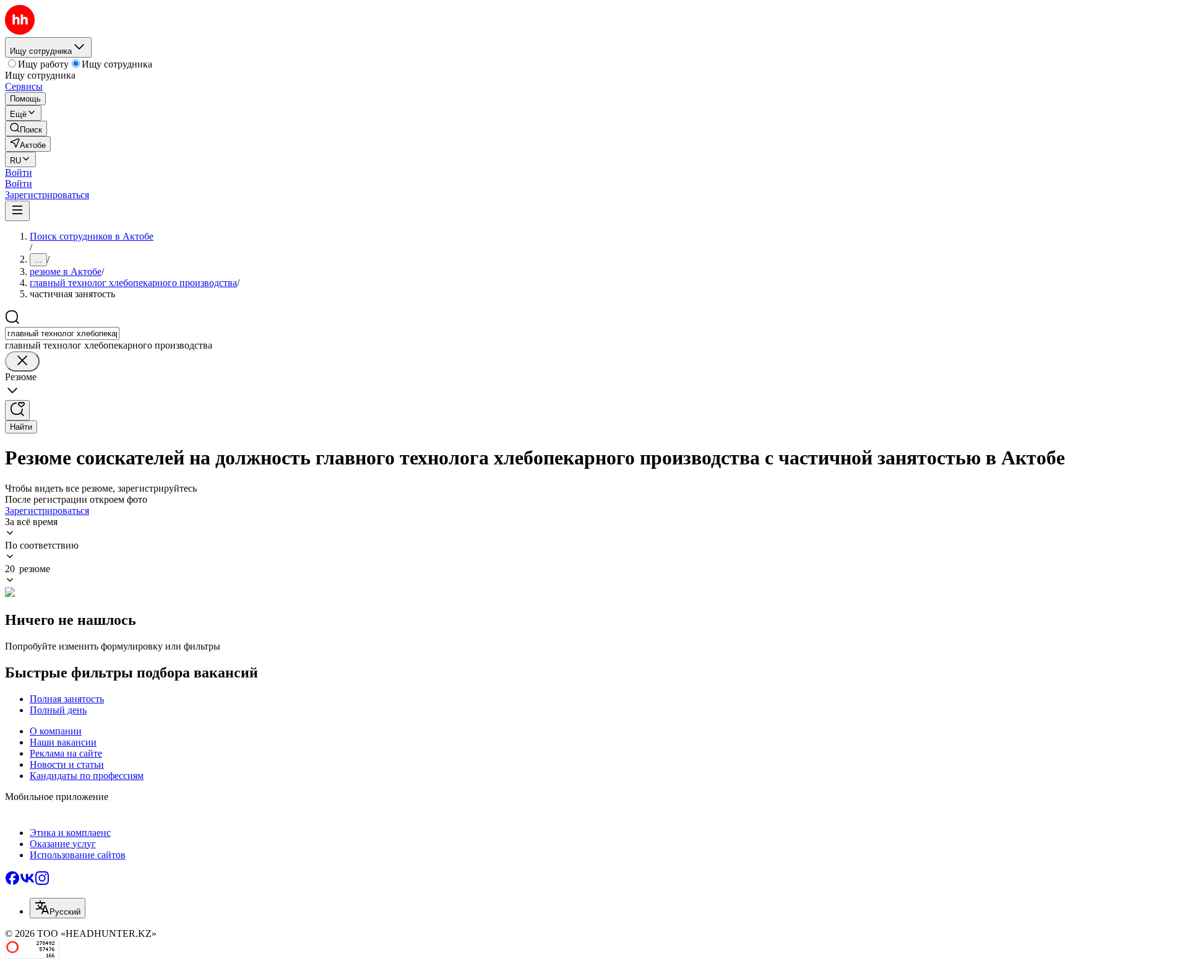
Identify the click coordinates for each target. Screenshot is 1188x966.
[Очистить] (22, 361)
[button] (18, 172)
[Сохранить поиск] (17, 410)
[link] (26, 128)
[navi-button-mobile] (17, 211)
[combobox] (62, 333)
